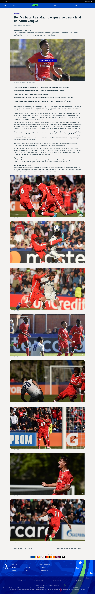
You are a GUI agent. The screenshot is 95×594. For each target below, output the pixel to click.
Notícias (14, 570)
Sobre (27, 570)
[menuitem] (21, 5)
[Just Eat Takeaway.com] (52, 557)
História (28, 567)
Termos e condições (38, 580)
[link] (35, 5)
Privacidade (19, 580)
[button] (14, 5)
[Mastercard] (47, 557)
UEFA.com (42, 567)
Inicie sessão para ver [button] (48, 60)
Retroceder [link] (17, 13)
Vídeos (14, 567)
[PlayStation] (33, 557)
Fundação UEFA (44, 570)
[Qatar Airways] (57, 557)
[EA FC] (62, 557)
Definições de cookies (76, 580)
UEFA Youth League (5, 5)
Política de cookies (57, 580)
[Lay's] (37, 557)
